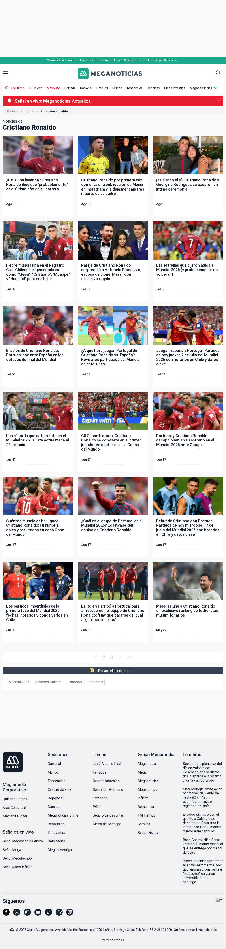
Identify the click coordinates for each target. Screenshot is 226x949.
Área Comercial (14, 808)
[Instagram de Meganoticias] (27, 914)
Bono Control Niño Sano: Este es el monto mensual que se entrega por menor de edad (203, 846)
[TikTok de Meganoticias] (48, 914)
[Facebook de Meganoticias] (6, 914)
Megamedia (147, 764)
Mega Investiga (174, 88)
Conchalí (144, 60)
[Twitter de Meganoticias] (16, 914)
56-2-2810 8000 (161, 930)
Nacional (86, 88)
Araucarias (86, 60)
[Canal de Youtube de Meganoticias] (37, 914)
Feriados (99, 772)
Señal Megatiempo (17, 858)
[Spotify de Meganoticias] (59, 914)
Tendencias (134, 88)
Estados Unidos (48, 682)
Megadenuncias (201, 88)
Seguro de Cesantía (108, 815)
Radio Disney (148, 832)
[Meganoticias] (113, 73)
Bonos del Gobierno (108, 789)
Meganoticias (148, 781)
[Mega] (12, 928)
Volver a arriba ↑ (113, 940)
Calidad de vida (59, 789)
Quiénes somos (185, 930)
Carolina (144, 824)
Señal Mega (12, 850)
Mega (142, 772)
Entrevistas (56, 832)
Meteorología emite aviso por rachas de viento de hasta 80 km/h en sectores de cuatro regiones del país (202, 797)
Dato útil (102, 88)
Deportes (153, 88)
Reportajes (56, 824)
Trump (157, 60)
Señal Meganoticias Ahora (23, 841)
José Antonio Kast (107, 764)
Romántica (146, 807)
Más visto (53, 88)
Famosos (74, 682)
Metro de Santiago (107, 824)
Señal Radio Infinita (17, 867)
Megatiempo (147, 789)
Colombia (96, 682)
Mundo (117, 88)
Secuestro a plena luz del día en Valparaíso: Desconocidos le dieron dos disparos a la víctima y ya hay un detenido (202, 772)
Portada (70, 88)
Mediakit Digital (15, 816)
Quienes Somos (15, 799)
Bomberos (103, 60)
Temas (30, 111)
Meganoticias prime (63, 815)
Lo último (17, 88)
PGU (96, 807)
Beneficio (170, 60)
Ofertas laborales (106, 781)
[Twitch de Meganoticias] (69, 914)
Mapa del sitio (207, 930)
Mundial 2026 (19, 682)
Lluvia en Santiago (124, 60)
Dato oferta (56, 841)
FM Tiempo (146, 815)
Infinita (143, 798)
